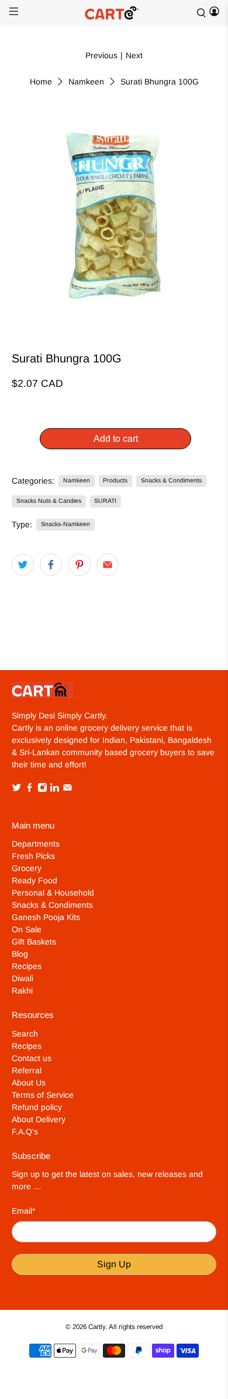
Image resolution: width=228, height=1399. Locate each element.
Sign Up (114, 1264)
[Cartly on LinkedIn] (55, 789)
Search (25, 1033)
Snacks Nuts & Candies (48, 500)
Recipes (27, 966)
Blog (20, 953)
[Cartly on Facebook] (29, 789)
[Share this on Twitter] (23, 565)
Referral (27, 1070)
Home (41, 81)
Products (115, 480)
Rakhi (22, 990)
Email (23, 1210)
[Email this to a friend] (107, 565)
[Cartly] (114, 13)
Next (134, 55)
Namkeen (86, 81)
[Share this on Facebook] (51, 565)
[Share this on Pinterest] (79, 565)
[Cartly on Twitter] (17, 789)
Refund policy (37, 1107)
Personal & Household (53, 892)
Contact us (31, 1058)
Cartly (96, 1326)
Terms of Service (43, 1095)
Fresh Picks (33, 856)
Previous (101, 55)
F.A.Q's (25, 1131)
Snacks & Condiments (171, 480)
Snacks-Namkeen (65, 523)
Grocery (27, 868)
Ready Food (34, 880)
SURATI (105, 500)
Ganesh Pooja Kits (46, 917)
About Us (29, 1082)
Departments (36, 843)
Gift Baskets (34, 941)
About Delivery (38, 1119)
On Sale (27, 929)
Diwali (22, 978)
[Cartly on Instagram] (42, 789)
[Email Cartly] (67, 789)
